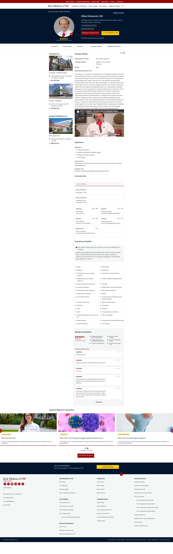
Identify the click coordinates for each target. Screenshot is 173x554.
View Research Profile (80, 176)
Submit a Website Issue (153, 539)
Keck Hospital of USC (54, 135)
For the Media (6, 505)
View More (99, 402)
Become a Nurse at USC (103, 513)
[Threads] (22, 484)
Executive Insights (64, 489)
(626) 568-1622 (55, 108)
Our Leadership (63, 485)
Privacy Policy (111, 539)
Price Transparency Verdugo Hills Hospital (147, 507)
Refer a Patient (70, 1)
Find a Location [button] (93, 6)
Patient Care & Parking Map (141, 485)
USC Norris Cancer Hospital (66, 506)
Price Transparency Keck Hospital (145, 500)
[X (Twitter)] (8, 484)
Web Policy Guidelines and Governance (136, 539)
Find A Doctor (55, 11)
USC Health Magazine (8, 501)
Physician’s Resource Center (66, 530)
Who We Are (62, 482)
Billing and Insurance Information (142, 493)
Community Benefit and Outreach (105, 517)
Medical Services (101, 493)
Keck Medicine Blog (8, 497)
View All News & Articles (86, 455)
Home (49, 11)
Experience (80, 46)
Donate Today (100, 502)
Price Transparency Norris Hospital (145, 504)
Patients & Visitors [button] (114, 6)
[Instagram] (19, 484)
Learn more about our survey (82, 349)
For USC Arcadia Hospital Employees (71, 517)
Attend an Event (101, 521)
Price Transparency (139, 496)
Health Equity (104, 1)
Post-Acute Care (138, 522)
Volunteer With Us (101, 506)
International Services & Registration (12, 494)
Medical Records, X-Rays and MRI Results (144, 518)
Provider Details (67, 46)
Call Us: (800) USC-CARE (110, 33)
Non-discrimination (120, 539)
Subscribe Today (107, 467)
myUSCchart (120, 1)
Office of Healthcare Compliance (67, 493)
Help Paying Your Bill (139, 489)
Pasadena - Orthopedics (55, 100)
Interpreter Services (139, 482)
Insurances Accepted (96, 46)
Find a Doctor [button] (103, 6)
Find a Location (101, 489)
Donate (112, 1)
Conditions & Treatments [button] (79, 6)
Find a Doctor (100, 482)
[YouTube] (12, 484)
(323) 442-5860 (55, 80)
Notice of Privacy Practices (141, 526)
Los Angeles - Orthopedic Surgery (58, 73)
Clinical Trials (62, 526)
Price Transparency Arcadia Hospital (146, 511)
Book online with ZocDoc (87, 29)
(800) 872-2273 (55, 143)
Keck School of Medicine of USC (67, 534)
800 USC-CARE (95, 1)
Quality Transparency (139, 515)
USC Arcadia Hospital (64, 513)
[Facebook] (4, 484)
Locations (54, 46)
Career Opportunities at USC (104, 510)
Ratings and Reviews (115, 46)
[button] (122, 5)
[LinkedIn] (15, 484)
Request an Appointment (83, 1)
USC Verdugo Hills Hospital (66, 510)
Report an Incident (165, 539)
